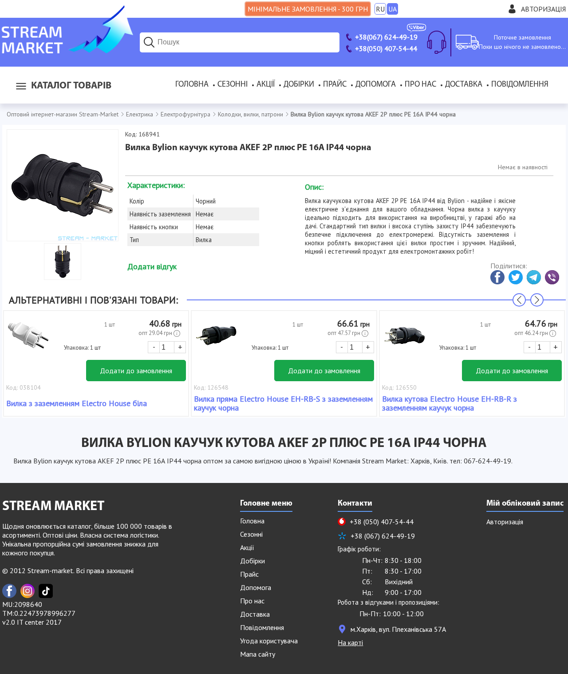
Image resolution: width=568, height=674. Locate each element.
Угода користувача (269, 640)
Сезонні (232, 85)
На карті (350, 642)
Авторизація (543, 8)
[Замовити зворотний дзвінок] (436, 42)
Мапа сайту (257, 654)
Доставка (463, 85)
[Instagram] (27, 591)
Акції (265, 85)
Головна (192, 85)
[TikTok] (46, 591)
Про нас (420, 85)
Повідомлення (519, 85)
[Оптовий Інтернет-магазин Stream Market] (66, 50)
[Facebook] (9, 591)
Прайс (335, 85)
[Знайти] (149, 42)
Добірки (299, 85)
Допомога (375, 85)
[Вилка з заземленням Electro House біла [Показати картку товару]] (28, 340)
